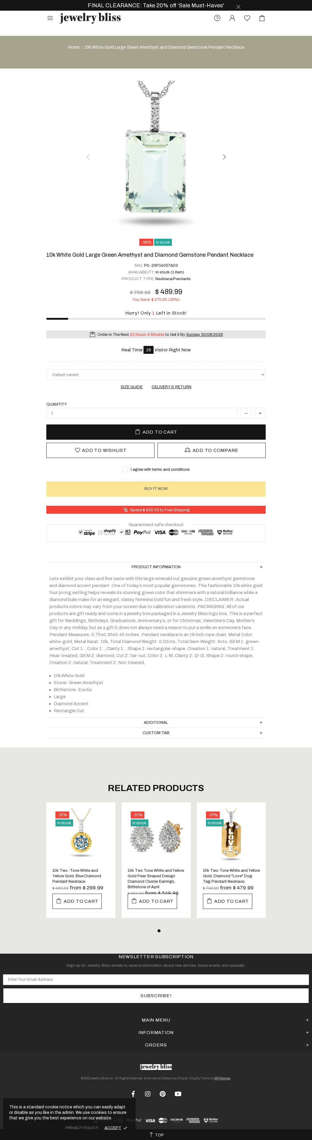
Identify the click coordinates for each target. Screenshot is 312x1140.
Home (74, 47)
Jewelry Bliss (90, 18)
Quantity (56, 404)
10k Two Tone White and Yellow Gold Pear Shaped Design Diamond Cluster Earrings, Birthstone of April (156, 878)
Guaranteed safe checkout (156, 524)
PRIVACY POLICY (82, 1128)
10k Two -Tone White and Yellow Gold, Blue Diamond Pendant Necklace (76, 876)
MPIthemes (222, 1078)
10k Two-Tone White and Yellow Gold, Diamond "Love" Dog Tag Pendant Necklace (231, 876)
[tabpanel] (81, 864)
